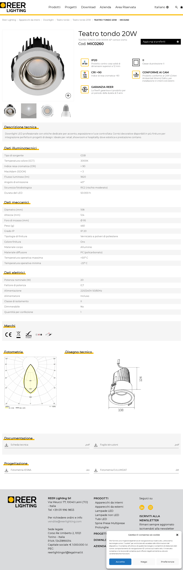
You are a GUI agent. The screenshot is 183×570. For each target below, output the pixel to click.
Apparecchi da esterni (109, 506)
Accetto (120, 561)
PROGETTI (101, 533)
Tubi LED (101, 519)
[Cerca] (176, 7)
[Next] (69, 65)
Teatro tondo (63, 20)
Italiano (159, 7)
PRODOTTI (101, 498)
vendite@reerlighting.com (65, 521)
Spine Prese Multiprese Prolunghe (110, 525)
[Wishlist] (178, 42)
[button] (177, 534)
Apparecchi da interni (29, 20)
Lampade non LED (107, 515)
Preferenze (167, 561)
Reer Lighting (9, 20)
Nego (144, 561)
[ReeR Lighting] (13, 7)
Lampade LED (104, 510)
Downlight (48, 20)
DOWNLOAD (102, 540)
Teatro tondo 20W (82, 20)
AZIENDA (100, 546)
